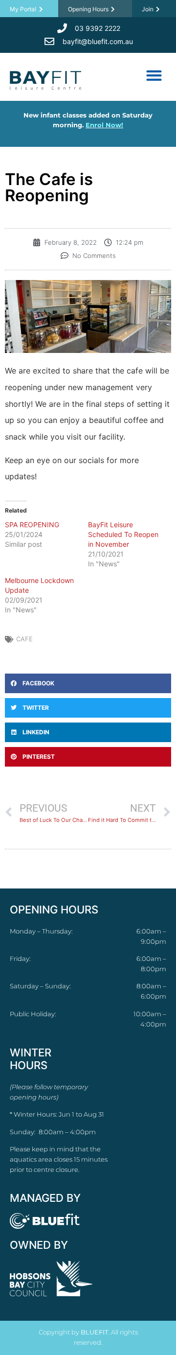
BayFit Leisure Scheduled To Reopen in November (123, 534)
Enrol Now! (104, 125)
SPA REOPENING (32, 524)
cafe (24, 639)
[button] (153, 75)
